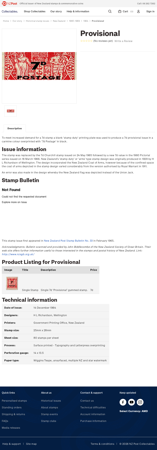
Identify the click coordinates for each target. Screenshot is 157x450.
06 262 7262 (148, 3)
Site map (31, 443)
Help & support (11, 443)
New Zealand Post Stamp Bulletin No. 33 (68, 240)
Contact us (87, 400)
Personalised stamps (14, 400)
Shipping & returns (13, 414)
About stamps (49, 407)
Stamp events (49, 414)
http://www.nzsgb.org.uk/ (18, 254)
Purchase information (93, 420)
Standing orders (12, 407)
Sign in (150, 11)
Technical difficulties (93, 407)
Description (15, 128)
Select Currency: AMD (134, 411)
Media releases (11, 427)
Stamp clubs (48, 420)
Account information (92, 414)
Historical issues (51, 400)
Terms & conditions (102, 443)
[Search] (110, 11)
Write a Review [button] (123, 40)
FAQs (5, 420)
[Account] (139, 11)
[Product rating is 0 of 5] (86, 41)
